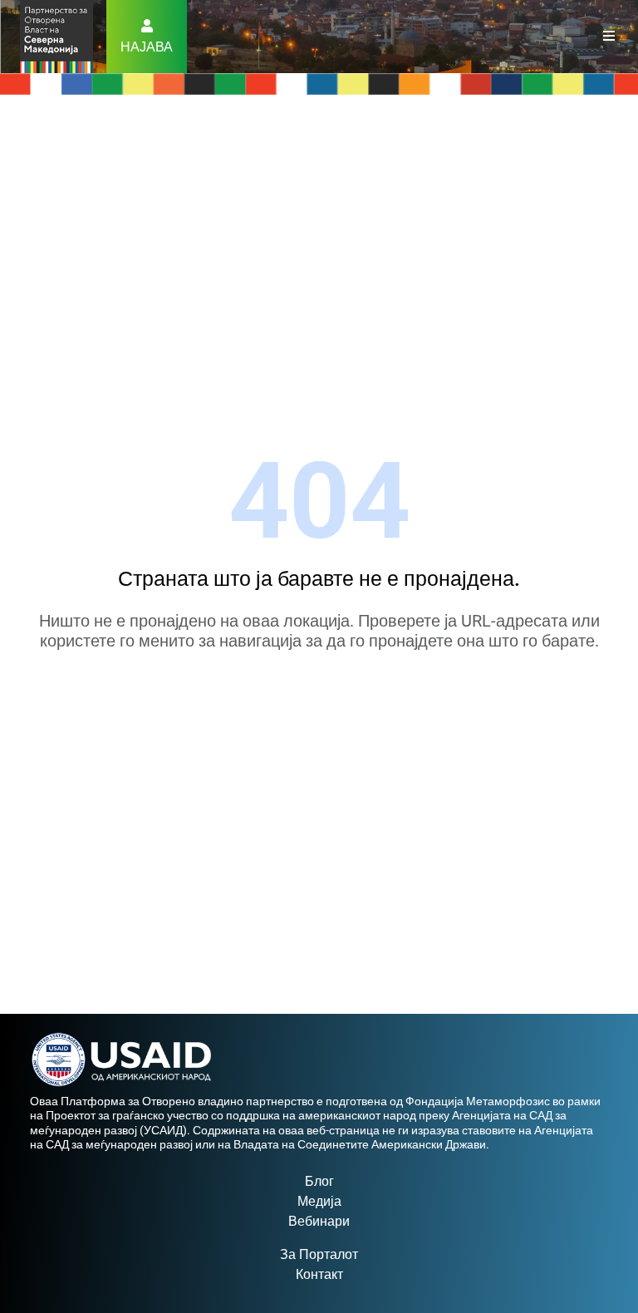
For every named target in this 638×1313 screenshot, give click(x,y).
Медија (319, 1201)
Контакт (319, 1274)
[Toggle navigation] (609, 36)
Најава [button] (146, 47)
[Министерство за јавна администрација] (56, 35)
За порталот (319, 1254)
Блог (319, 1181)
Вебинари (319, 1221)
